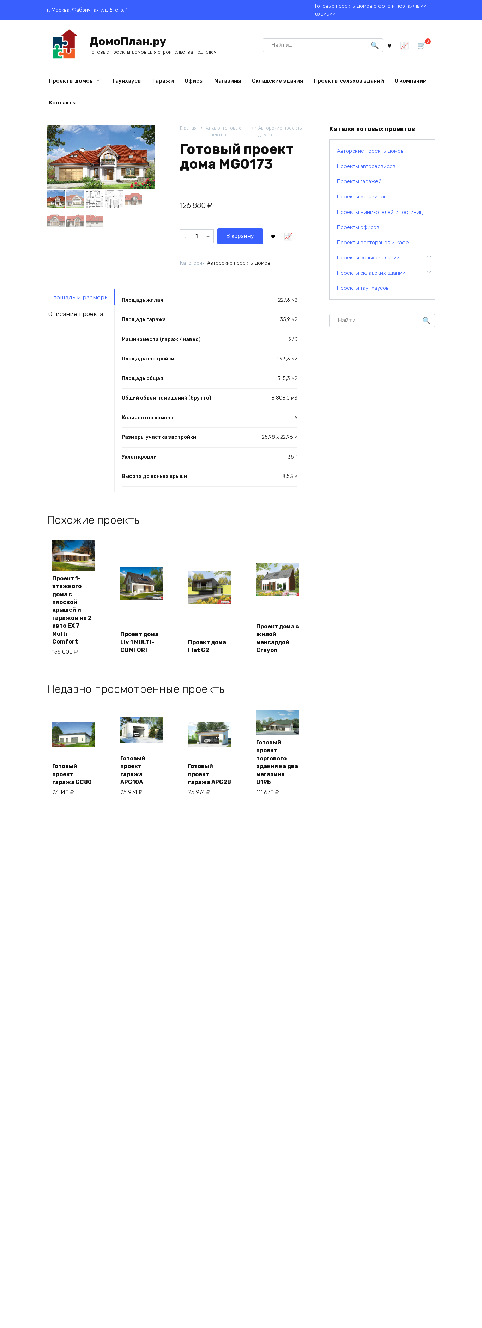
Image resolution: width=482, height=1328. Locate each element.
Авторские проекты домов (280, 131)
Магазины (227, 81)
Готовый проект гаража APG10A (132, 770)
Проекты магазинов (362, 196)
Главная (188, 128)
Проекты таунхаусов (363, 288)
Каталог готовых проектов (223, 131)
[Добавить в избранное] (273, 236)
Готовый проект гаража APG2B (209, 774)
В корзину (240, 236)
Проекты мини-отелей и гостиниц (380, 212)
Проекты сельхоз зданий (349, 81)
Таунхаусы (127, 81)
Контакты (63, 103)
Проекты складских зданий (371, 273)
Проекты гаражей (359, 181)
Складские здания (277, 81)
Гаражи (163, 81)
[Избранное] (389, 45)
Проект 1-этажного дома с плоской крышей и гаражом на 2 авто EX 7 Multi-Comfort (72, 610)
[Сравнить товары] (404, 45)
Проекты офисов (358, 227)
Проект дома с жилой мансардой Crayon (277, 638)
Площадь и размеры (78, 297)
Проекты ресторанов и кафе (373, 242)
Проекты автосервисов (366, 166)
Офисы (194, 81)
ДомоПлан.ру (128, 41)
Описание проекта (75, 313)
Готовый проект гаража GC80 (72, 774)
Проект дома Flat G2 (207, 646)
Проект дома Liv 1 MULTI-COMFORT (139, 642)
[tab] (81, 297)
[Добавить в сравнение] (288, 236)
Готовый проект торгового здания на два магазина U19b (277, 762)
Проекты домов (71, 81)
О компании (410, 81)
